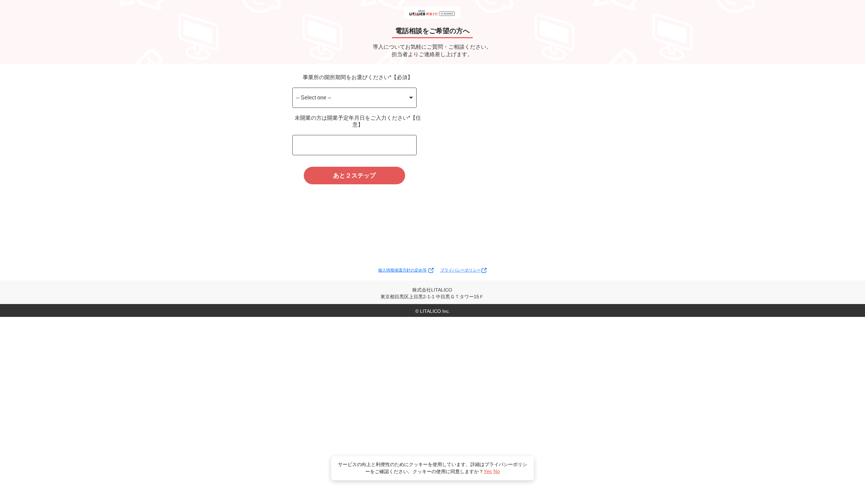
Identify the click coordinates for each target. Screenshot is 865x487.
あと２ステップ (354, 175)
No (496, 471)
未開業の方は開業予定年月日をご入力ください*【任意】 (358, 121)
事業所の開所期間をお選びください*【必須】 (358, 77)
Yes (488, 471)
